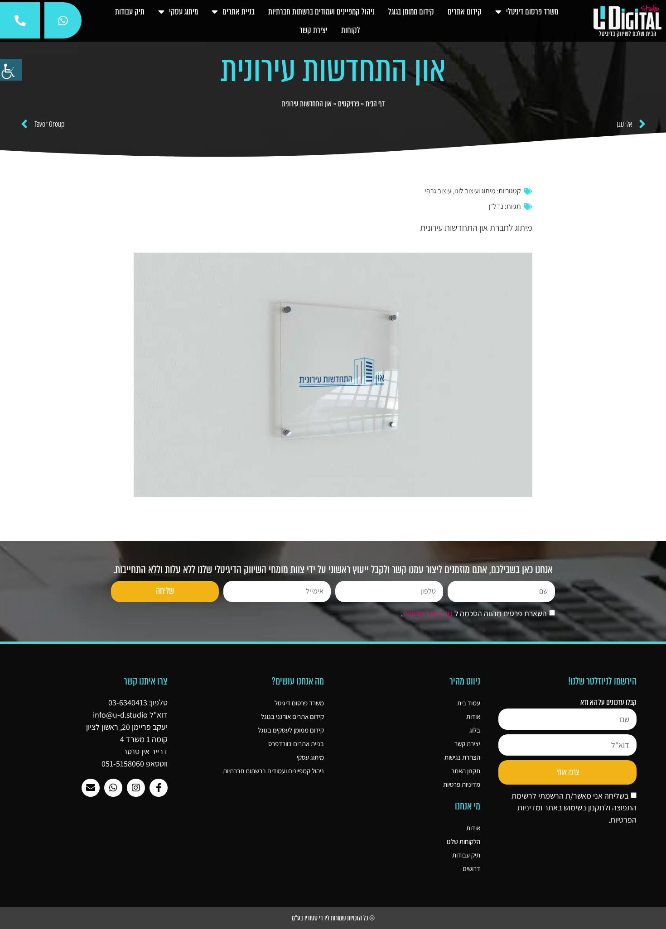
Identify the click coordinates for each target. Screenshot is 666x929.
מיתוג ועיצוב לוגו (474, 191)
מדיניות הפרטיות (428, 613)
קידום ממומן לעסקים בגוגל (291, 730)
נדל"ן (496, 206)
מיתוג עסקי (183, 12)
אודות (473, 716)
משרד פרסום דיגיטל (299, 703)
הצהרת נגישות (462, 757)
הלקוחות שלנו (463, 841)
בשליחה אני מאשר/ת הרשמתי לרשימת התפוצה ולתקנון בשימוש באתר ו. (574, 807)
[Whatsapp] (113, 788)
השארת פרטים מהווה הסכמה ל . (474, 613)
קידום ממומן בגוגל (411, 12)
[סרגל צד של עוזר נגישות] (11, 70)
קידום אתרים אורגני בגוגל (292, 716)
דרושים (471, 868)
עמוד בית (468, 703)
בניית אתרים (238, 12)
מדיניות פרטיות (461, 784)
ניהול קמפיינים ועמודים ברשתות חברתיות (321, 12)
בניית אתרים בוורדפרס (296, 743)
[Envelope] (91, 788)
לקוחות (350, 30)
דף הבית (375, 104)
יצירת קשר (313, 30)
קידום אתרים (465, 12)
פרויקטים (348, 104)
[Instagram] (136, 788)
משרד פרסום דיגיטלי (532, 12)
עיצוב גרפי (438, 191)
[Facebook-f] (159, 788)
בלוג (474, 730)
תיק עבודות (130, 12)
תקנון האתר (465, 770)
